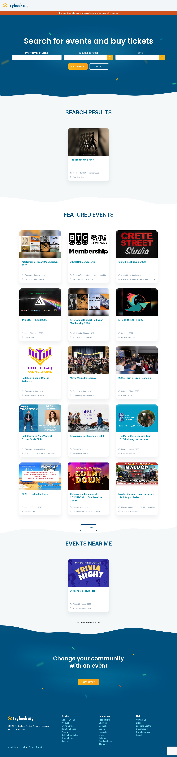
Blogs (138, 723)
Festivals (103, 732)
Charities (103, 723)
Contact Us (141, 720)
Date (140, 53)
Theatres (103, 744)
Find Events (77, 66)
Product (65, 723)
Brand (139, 735)
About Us (12, 747)
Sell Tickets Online (70, 735)
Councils (103, 726)
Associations (104, 720)
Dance (102, 729)
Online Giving (68, 726)
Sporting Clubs (105, 741)
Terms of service (36, 747)
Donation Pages (69, 729)
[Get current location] (110, 57)
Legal (22, 747)
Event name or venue (36, 53)
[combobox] (88, 57)
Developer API (142, 729)
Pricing (65, 732)
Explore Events (68, 720)
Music (101, 735)
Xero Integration (143, 732)
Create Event (88, 682)
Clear (99, 66)
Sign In (65, 741)
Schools (102, 738)
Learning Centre (143, 726)
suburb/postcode (88, 53)
